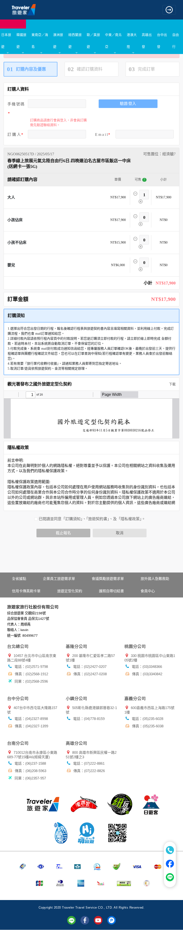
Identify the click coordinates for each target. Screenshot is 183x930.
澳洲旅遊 (58, 40)
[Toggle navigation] (169, 10)
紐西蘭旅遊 (75, 40)
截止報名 (63, 533)
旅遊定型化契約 (69, 591)
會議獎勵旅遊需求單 (108, 579)
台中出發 (162, 40)
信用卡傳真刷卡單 (26, 591)
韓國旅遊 (21, 40)
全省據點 (19, 579)
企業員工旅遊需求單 (59, 579)
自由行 (175, 40)
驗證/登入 (128, 104)
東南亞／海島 (39, 40)
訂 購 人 (14, 134)
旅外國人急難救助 (155, 579)
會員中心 (148, 591)
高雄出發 (147, 40)
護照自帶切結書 (111, 591)
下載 (172, 384)
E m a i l (101, 134)
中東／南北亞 (113, 40)
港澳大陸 (132, 40)
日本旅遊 (6, 40)
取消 (119, 533)
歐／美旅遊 (93, 40)
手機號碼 (15, 104)
